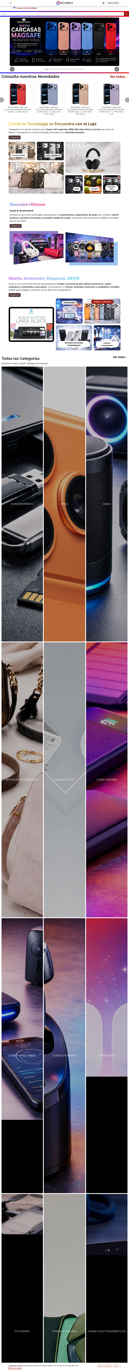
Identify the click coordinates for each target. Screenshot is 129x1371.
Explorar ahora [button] (22, 505)
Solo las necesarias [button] (104, 1366)
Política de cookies (15, 1368)
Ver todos (119, 357)
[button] (3, 100)
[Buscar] (126, 14)
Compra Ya (14, 137)
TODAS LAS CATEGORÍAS (26, 8)
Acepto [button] (116, 1366)
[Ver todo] (126, 77)
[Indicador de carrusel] (46, 69)
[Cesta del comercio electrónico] (103, 3)
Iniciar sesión (113, 3)
